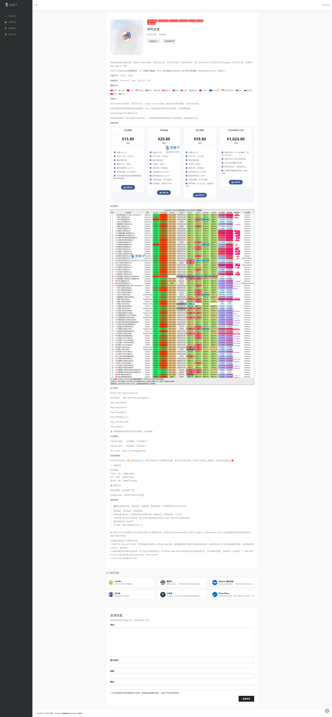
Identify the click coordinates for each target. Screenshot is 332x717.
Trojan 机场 (174, 21)
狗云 (169, 70)
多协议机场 (183, 21)
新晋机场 (192, 21)
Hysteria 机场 (163, 21)
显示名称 (114, 660)
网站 (112, 681)
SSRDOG (132, 70)
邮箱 (112, 671)
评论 (112, 624)
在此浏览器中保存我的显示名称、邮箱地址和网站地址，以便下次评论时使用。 (146, 692)
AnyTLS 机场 (152, 21)
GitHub (327, 5)
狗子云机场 (150, 70)
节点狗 (193, 70)
